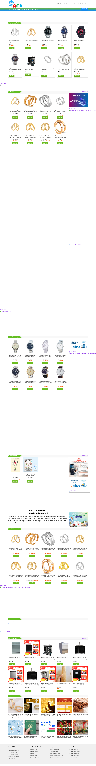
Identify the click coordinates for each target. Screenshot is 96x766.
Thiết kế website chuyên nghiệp (56, 757)
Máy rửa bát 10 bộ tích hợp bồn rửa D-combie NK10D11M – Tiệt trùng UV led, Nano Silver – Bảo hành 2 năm (80, 659)
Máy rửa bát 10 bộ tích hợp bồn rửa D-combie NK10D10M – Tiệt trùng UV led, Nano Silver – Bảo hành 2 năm (32, 685)
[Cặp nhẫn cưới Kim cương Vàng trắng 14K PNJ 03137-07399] (15, 32)
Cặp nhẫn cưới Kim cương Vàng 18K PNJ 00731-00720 (60, 136)
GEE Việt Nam (12, 758)
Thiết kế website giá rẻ (54, 749)
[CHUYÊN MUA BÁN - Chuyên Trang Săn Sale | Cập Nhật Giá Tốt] (16, 4)
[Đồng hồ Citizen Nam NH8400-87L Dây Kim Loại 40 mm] (64, 32)
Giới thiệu (59, 3)
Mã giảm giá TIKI (33, 753)
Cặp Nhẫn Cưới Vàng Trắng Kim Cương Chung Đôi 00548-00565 (30, 111)
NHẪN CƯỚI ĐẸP (16, 9)
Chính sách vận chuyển (75, 751)
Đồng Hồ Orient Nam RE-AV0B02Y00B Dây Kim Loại (15, 69)
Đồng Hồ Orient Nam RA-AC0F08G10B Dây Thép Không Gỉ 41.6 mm (30, 383)
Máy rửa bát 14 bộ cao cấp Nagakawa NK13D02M (30, 658)
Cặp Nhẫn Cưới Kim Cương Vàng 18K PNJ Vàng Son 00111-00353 (80, 69)
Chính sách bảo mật (74, 749)
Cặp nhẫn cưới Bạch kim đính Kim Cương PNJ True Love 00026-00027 (64, 69)
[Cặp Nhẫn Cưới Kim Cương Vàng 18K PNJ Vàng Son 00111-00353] (81, 59)
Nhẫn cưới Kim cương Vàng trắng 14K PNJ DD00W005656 (47, 69)
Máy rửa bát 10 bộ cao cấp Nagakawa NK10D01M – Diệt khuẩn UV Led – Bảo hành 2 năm (16, 685)
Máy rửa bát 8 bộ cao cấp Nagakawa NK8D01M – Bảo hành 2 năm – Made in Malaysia (79, 685)
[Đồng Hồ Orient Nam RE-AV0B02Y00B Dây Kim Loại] (15, 59)
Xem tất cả (84, 91)
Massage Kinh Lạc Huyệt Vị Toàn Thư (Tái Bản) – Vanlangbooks (30, 475)
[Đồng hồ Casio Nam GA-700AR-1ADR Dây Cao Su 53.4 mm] (81, 32)
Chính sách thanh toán (75, 753)
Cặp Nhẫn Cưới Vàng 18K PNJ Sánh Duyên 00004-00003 (15, 110)
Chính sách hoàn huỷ (75, 755)
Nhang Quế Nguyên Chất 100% (63, 683)
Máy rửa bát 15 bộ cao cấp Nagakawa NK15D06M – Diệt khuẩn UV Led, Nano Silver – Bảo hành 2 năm (64, 659)
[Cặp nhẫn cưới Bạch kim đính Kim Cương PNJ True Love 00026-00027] (64, 59)
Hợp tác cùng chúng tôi (75, 757)
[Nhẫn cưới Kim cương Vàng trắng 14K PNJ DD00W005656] (48, 59)
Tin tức (81, 3)
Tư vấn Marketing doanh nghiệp (56, 755)
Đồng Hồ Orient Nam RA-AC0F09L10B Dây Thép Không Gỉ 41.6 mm (15, 383)
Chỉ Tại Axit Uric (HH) (15, 474)
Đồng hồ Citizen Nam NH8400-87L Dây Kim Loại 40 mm (64, 42)
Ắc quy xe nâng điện (13, 752)
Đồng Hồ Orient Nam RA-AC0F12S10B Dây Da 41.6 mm (60, 382)
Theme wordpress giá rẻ (55, 753)
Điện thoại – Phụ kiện (27, 9)
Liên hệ (86, 3)
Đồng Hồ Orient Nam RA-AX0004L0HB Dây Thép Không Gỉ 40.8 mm (30, 357)
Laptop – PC (38, 9)
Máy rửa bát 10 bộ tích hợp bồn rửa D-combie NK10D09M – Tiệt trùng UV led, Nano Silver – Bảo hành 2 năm (48, 659)
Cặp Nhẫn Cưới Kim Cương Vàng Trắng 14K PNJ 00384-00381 (60, 111)
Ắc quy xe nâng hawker (13, 754)
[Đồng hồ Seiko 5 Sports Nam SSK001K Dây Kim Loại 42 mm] (48, 32)
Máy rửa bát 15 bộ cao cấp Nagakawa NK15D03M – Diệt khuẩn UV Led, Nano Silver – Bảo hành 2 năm (16, 659)
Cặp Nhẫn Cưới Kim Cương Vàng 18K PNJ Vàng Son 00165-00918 (45, 137)
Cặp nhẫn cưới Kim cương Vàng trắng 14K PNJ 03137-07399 (15, 42)
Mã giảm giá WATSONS (34, 757)
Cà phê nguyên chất (54, 751)
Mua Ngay (11, 48)
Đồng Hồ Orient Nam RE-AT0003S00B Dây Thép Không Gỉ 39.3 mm (45, 357)
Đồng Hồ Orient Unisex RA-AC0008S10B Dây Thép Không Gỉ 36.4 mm (15, 357)
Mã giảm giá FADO (33, 755)
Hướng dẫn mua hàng (67, 3)
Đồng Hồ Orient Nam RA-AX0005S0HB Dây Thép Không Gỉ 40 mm (60, 357)
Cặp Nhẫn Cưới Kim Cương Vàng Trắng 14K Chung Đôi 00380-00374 (45, 111)
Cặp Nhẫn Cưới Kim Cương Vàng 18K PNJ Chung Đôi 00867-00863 (30, 137)
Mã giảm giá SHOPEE (34, 749)
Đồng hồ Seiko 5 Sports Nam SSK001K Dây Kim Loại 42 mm (47, 42)
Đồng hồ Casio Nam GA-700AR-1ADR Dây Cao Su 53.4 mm (80, 42)
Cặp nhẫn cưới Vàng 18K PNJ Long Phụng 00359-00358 (64, 576)
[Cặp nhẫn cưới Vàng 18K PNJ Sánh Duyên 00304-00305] (31, 32)
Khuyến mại (76, 3)
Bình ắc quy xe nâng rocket (14, 750)
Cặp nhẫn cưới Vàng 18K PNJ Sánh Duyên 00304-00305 (31, 41)
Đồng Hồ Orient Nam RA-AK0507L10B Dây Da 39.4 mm (45, 382)
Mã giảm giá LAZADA (34, 751)
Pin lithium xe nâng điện (14, 756)
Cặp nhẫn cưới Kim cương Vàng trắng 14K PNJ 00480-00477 (80, 576)
